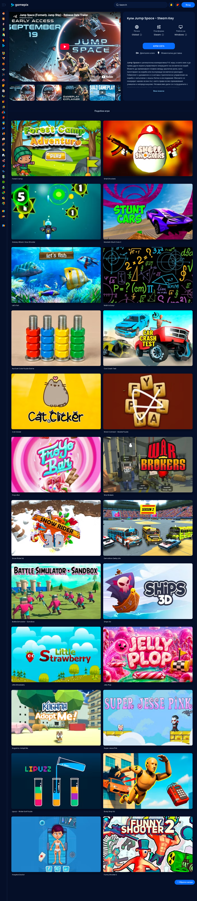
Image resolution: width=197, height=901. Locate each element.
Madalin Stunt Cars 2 (112, 242)
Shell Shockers (110, 179)
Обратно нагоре (186, 882)
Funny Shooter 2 (110, 875)
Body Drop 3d (109, 811)
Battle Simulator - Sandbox (23, 622)
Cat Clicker (16, 432)
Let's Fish (15, 305)
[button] (22, 93)
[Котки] (3, 85)
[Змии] (3, 182)
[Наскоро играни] (3, 18)
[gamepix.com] (20, 5)
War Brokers (109, 495)
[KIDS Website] (3, 216)
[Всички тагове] (3, 211)
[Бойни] (3, 112)
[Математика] (3, 150)
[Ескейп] (3, 107)
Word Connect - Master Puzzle (116, 432)
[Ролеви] (3, 166)
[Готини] (3, 96)
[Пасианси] (3, 176)
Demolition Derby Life (112, 558)
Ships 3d (107, 622)
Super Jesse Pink (110, 748)
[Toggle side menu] (3, 5)
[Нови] (3, 35)
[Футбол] (3, 187)
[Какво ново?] (171, 5)
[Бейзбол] (3, 58)
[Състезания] (3, 160)
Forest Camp (17, 179)
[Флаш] (3, 117)
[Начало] (3, 13)
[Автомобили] (3, 80)
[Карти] (3, 90)
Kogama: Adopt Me (20, 748)
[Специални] (3, 45)
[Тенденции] (3, 40)
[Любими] (177, 5)
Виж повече (158, 91)
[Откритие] (3, 29)
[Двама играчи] (3, 53)
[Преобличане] (3, 101)
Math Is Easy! (109, 305)
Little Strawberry (18, 685)
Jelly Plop (107, 685)
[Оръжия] (3, 128)
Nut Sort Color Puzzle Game (23, 368)
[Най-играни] (3, 24)
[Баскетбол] (3, 64)
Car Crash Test (110, 368)
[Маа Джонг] (3, 139)
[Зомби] (3, 203)
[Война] (3, 192)
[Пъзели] (3, 155)
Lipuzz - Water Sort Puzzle (22, 811)
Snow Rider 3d (18, 558)
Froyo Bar (16, 495)
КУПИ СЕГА (158, 46)
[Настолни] (3, 69)
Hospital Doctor (18, 875)
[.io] (3, 133)
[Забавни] (3, 123)
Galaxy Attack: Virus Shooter (23, 242)
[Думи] (3, 198)
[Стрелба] (3, 171)
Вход (188, 4)
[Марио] (3, 144)
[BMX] (3, 74)
